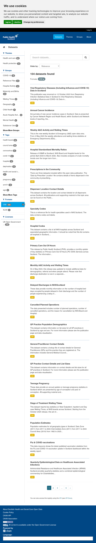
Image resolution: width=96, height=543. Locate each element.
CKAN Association (10, 518)
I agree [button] (8, 22)
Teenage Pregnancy (39, 383)
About (88, 37)
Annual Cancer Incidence (42, 110)
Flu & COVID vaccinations (42, 442)
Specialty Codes (38, 208)
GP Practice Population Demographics (48, 324)
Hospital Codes (37, 225)
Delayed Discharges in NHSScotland (47, 284)
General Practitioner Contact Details (47, 343)
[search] (85, 57)
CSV (32, 103)
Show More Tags (10, 195)
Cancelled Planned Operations (44, 304)
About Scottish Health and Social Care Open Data (22, 509)
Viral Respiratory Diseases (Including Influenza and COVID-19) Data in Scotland (59, 89)
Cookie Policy (8, 512)
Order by (34, 66)
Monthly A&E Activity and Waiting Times (49, 265)
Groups (79, 37)
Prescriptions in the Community (45, 169)
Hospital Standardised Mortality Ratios (48, 149)
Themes (69, 37)
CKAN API (7, 515)
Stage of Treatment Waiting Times (46, 403)
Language (7, 534)
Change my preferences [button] (34, 22)
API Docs (68, 498)
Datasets (58, 37)
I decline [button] (17, 22)
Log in (89, 30)
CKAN (7, 531)
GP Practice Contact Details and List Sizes (50, 363)
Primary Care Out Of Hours (43, 245)
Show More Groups (11, 130)
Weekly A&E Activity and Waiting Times (49, 130)
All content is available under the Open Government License (32, 525)
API (60, 498)
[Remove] (43, 79)
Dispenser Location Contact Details (47, 189)
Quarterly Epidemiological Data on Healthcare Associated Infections (57, 463)
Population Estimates (40, 422)
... (61, 488)
